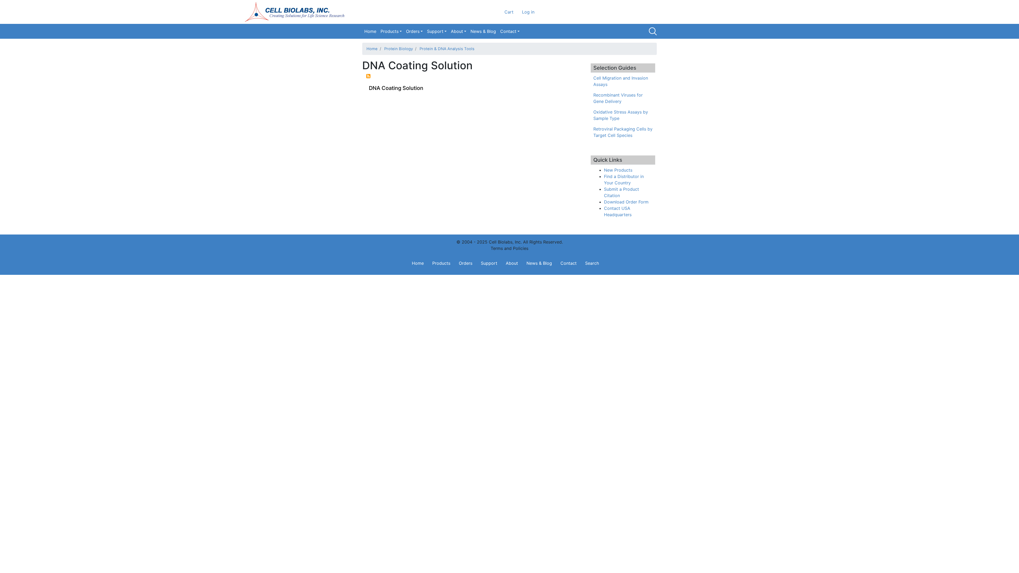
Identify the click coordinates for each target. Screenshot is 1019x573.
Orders (413, 31)
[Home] (296, 12)
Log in (528, 12)
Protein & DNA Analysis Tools (447, 48)
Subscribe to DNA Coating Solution (368, 76)
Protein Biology (398, 48)
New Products (618, 170)
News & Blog (483, 31)
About (457, 31)
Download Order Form (626, 202)
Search (653, 31)
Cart (508, 12)
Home (370, 31)
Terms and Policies (509, 248)
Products (390, 31)
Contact (508, 31)
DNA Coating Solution (396, 88)
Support (435, 31)
